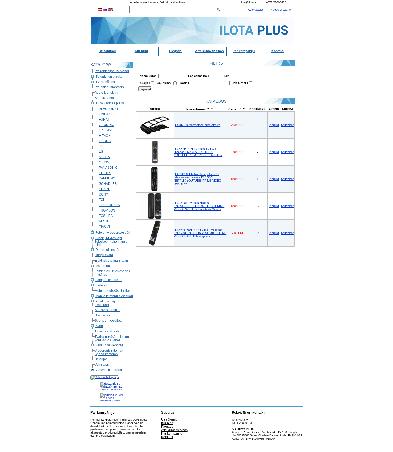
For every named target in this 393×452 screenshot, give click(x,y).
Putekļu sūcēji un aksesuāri (107, 303)
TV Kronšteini (105, 82)
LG (101, 152)
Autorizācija (255, 9)
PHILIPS (105, 173)
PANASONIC (108, 168)
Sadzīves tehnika (107, 310)
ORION (104, 162)
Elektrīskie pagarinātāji (111, 260)
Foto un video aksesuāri (112, 233)
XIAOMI (104, 226)
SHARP (104, 189)
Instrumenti (103, 266)
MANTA (104, 157)
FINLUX (104, 114)
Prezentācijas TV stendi (112, 71)
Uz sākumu (107, 51)
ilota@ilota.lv (249, 2)
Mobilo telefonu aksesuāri (114, 296)
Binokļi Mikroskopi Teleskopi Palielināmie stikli (111, 241)
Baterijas (101, 359)
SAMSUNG (107, 178)
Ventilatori (102, 364)
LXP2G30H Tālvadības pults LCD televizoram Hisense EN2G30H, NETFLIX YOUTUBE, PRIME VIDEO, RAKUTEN (198, 179)
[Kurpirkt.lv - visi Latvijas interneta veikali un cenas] (111, 397)
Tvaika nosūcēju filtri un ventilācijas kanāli (112, 338)
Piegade (175, 51)
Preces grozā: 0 (280, 9)
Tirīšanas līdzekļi (107, 331)
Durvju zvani (104, 255)
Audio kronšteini (106, 92)
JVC (102, 146)
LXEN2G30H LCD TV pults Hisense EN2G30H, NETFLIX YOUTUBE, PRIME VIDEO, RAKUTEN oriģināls (200, 233)
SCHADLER (108, 184)
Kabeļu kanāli (105, 98)
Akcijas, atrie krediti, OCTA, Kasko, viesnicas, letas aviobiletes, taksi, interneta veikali (111, 386)
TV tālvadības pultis (109, 103)
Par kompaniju (244, 51)
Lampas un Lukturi (108, 280)
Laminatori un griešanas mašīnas (112, 273)
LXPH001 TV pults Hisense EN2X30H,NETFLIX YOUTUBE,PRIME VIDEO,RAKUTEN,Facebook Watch (199, 206)
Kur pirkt (141, 51)
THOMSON (107, 210)
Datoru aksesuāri (107, 250)
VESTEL (105, 221)
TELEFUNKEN (109, 205)
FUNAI (104, 119)
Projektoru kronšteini (110, 87)
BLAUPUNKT (108, 109)
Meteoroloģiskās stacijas (112, 291)
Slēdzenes (102, 315)
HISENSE (106, 130)
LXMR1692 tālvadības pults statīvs (197, 125)
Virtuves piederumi (109, 370)
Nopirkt (274, 125)
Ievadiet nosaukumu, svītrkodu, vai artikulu (157, 2)
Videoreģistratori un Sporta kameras (109, 352)
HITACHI (105, 135)
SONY (103, 194)
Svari (99, 326)
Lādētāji (101, 285)
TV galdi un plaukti (108, 76)
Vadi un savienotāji (109, 345)
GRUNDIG (106, 125)
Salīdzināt (287, 125)
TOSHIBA (106, 216)
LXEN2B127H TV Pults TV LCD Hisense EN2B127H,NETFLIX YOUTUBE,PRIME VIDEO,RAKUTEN (198, 152)
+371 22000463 (276, 2)
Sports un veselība (108, 321)
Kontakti (277, 51)
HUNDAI (105, 141)
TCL (102, 200)
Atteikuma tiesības (209, 51)
